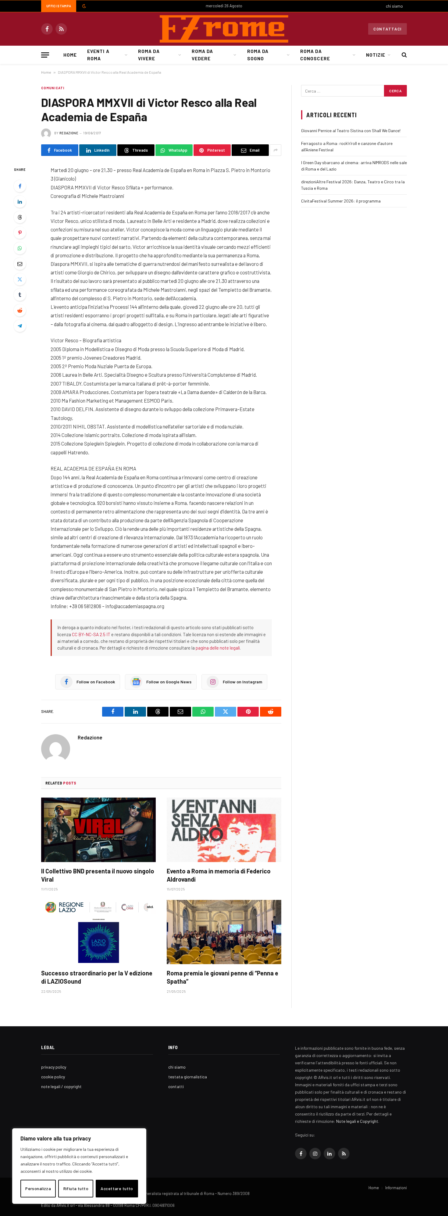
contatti (176, 1086)
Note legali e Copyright (357, 1121)
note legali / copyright (61, 1086)
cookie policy (53, 1076)
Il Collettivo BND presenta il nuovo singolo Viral (97, 875)
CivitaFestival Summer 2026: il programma (341, 200)
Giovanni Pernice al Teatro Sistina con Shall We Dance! (350, 130)
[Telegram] (20, 326)
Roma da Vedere (202, 54)
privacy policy (53, 1067)
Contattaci (387, 28)
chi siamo (394, 6)
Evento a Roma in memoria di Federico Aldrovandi (219, 875)
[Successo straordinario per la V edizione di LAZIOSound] (98, 932)
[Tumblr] (20, 295)
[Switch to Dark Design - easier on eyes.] (83, 6)
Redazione (68, 133)
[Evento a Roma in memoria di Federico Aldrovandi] (224, 830)
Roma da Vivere (148, 54)
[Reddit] (20, 310)
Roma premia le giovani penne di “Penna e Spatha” (222, 977)
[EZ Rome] (224, 29)
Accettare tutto (117, 1188)
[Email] (20, 264)
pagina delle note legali (218, 647)
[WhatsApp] (20, 248)
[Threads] (20, 217)
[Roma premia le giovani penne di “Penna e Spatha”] (224, 932)
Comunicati (52, 88)
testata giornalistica (187, 1076)
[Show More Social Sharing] (275, 150)
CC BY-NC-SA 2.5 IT (91, 634)
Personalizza (38, 1188)
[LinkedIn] (20, 202)
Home (70, 55)
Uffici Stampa (58, 6)
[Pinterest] (20, 233)
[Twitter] (20, 279)
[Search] (403, 55)
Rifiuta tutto (75, 1188)
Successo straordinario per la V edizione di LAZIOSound (96, 977)
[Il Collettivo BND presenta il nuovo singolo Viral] (98, 830)
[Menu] (45, 55)
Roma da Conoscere (315, 54)
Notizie (375, 55)
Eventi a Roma (98, 54)
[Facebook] (20, 186)
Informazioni (396, 1187)
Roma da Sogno (257, 54)
